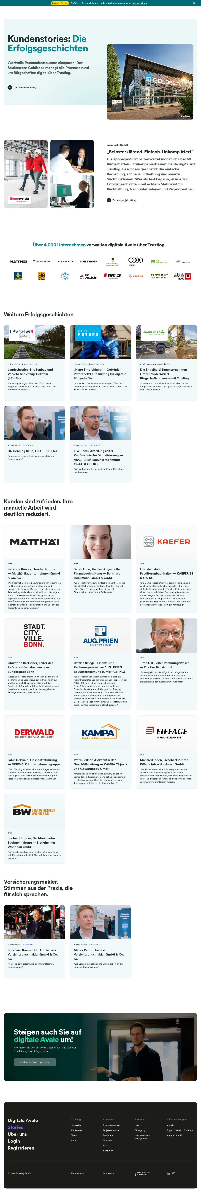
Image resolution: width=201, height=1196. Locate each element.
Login (14, 1141)
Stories (15, 1127)
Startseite (76, 1125)
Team (74, 1135)
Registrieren (21, 1148)
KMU (105, 1145)
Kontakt (170, 1125)
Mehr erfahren (140, 3)
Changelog (140, 1130)
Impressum (108, 1173)
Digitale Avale (23, 1120)
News (137, 1125)
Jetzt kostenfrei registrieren (35, 1062)
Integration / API (175, 1135)
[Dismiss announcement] (194, 3)
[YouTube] (173, 1173)
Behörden (108, 1135)
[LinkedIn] (168, 1173)
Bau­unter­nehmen (111, 1125)
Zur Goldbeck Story (24, 87)
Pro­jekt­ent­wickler (111, 1130)
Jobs (73, 1140)
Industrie (107, 1140)
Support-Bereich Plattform (180, 1130)
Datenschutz (77, 1173)
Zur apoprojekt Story (124, 200)
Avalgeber (108, 1150)
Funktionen (76, 1130)
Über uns (17, 1134)
